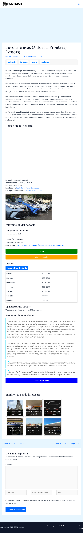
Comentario (11, 464)
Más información (41, 257)
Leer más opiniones (41, 380)
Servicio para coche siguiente (68, 443)
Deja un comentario (13, 56)
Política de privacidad (53, 526)
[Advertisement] (41, 24)
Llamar (41, 251)
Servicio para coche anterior (14, 443)
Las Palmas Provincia (24, 188)
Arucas (36, 188)
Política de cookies (70, 526)
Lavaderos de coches (33, 190)
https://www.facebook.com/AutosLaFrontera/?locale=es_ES (40, 245)
